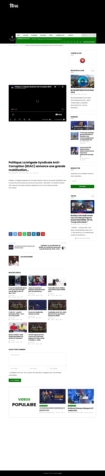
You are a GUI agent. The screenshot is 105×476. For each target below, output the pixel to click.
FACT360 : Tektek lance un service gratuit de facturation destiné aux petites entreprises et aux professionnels (47, 39)
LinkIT (59, 473)
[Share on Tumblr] (38, 234)
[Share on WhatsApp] (24, 234)
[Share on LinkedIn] (34, 234)
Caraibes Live (60, 35)
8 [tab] (86, 238)
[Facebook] (61, 41)
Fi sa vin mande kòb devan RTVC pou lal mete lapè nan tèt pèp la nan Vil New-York (18, 290)
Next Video (63, 243)
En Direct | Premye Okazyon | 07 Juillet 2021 (80, 409)
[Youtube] (68, 41)
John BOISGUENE (14, 173)
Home (10, 45)
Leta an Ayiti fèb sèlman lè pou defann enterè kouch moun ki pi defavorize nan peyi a (87, 152)
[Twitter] (64, 41)
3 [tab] (78, 238)
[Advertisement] (68, 16)
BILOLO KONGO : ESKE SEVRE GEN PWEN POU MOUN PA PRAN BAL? (16, 336)
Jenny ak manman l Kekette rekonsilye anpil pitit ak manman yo (36, 289)
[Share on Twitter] (15, 234)
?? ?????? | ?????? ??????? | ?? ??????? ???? (24, 247)
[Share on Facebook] (11, 234)
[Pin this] (43, 234)
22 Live (21, 45)
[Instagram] (71, 41)
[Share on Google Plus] (20, 234)
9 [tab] (87, 238)
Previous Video (12, 243)
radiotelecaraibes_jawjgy (48, 412)
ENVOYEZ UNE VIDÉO (89, 42)
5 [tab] (81, 238)
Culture (25, 35)
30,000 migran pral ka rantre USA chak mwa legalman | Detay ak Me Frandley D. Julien (36, 337)
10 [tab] (89, 238)
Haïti (18, 35)
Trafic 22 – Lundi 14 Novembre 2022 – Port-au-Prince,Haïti (16, 314)
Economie (34, 35)
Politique (43, 35)
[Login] (80, 41)
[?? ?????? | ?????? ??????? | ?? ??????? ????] (11, 247)
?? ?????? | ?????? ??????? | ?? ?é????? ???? (52, 409)
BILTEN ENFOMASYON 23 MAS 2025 (82, 91)
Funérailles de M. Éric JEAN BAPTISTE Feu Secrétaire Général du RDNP (57, 314)
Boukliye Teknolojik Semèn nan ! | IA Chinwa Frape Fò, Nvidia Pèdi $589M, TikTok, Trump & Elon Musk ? (82, 218)
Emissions (16, 45)
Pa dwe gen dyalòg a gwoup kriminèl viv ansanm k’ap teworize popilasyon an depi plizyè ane (87, 136)
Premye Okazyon (43, 405)
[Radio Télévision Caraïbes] (13, 5)
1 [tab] (75, 238)
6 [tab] (83, 238)
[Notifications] (77, 41)
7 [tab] (84, 238)
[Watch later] (74, 41)
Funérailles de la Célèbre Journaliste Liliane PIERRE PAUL (56, 289)
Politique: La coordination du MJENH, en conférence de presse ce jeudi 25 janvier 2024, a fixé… (50, 247)
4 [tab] (80, 238)
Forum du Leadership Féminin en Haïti (35, 313)
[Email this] (29, 234)
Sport (51, 35)
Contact (70, 35)
